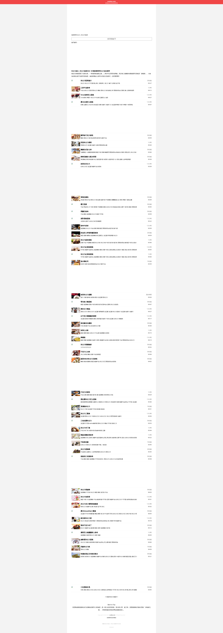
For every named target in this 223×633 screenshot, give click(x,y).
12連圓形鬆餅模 (91, 152)
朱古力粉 (97, 242)
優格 (87, 549)
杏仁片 (107, 83)
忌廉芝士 (102, 97)
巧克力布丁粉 (85, 430)
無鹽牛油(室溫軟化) (98, 437)
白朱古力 (86, 90)
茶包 (118, 159)
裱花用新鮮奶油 (92, 264)
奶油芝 (87, 521)
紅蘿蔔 (109, 304)
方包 (82, 326)
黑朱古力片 (84, 311)
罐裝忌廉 (129, 200)
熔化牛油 (87, 200)
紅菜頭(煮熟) (112, 250)
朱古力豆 (102, 361)
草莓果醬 (110, 235)
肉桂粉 (118, 152)
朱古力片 (83, 542)
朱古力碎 (119, 590)
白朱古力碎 (92, 221)
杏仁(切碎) (89, 437)
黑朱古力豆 (122, 514)
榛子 (110, 83)
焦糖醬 (135, 590)
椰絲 (105, 423)
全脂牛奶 (91, 430)
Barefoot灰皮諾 (93, 105)
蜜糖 (121, 159)
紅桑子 (122, 207)
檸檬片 (118, 105)
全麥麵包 (83, 152)
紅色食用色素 (119, 459)
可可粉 (101, 214)
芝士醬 (106, 542)
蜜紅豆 (134, 556)
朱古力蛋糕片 (117, 311)
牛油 (82, 90)
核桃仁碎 (110, 90)
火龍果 (110, 159)
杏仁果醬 (110, 521)
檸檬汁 (89, 97)
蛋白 (107, 340)
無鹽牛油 (94, 166)
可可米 (87, 514)
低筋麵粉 (89, 214)
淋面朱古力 (101, 402)
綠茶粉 (114, 361)
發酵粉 (89, 361)
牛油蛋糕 (83, 452)
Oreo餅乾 (83, 97)
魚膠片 (104, 105)
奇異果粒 (130, 105)
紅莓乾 (114, 83)
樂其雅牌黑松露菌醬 (86, 402)
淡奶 (106, 97)
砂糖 (82, 105)
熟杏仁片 (114, 423)
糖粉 (104, 207)
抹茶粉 (99, 166)
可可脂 (91, 83)
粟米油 (104, 304)
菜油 (126, 250)
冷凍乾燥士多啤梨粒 (106, 590)
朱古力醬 (96, 159)
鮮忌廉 (98, 200)
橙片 (121, 105)
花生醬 (93, 326)
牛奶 (100, 152)
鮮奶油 (105, 521)
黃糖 (103, 152)
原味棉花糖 (95, 445)
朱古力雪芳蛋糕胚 (112, 416)
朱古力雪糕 (135, 514)
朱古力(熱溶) (114, 304)
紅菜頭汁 (118, 250)
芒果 (110, 514)
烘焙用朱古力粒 (108, 395)
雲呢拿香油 (117, 90)
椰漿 (99, 514)
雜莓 (93, 542)
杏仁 (102, 459)
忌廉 (102, 138)
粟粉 (90, 304)
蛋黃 (99, 528)
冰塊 (127, 514)
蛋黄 (90, 90)
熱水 (135, 242)
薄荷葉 (95, 207)
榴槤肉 (91, 319)
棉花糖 (91, 159)
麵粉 (99, 90)
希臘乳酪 (91, 514)
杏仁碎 (103, 514)
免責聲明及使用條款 (111, 617)
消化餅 (83, 200)
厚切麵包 (83, 159)
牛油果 (107, 514)
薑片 (82, 297)
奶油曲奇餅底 (98, 430)
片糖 (85, 297)
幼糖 (117, 402)
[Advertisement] (111, 21)
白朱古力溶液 (129, 437)
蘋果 (100, 159)
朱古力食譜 (84, 35)
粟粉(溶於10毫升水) (116, 556)
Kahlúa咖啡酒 (93, 423)
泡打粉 (127, 207)
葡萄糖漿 (101, 311)
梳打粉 (111, 228)
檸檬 (85, 340)
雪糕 (85, 590)
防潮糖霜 (98, 221)
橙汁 (113, 159)
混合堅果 (93, 138)
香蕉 (87, 159)
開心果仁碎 (130, 590)
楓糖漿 (107, 152)
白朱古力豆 (84, 166)
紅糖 (85, 395)
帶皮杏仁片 (87, 207)
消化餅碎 (113, 402)
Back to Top (111, 605)
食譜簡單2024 (75, 35)
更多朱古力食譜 (111, 597)
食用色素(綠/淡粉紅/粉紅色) (135, 499)
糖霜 (93, 242)
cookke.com (112, 615)
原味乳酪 (99, 319)
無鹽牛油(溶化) (123, 402)
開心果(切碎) (108, 437)
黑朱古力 (94, 90)
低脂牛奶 (103, 200)
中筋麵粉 (108, 200)
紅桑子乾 (119, 437)
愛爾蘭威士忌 (115, 200)
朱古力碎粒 (84, 354)
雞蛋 (97, 152)
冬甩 (82, 590)
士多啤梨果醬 (127, 159)
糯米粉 (89, 297)
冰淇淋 (83, 221)
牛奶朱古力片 (96, 416)
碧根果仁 (101, 83)
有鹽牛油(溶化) (99, 542)
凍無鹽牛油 (102, 340)
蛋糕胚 (87, 319)
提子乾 (118, 83)
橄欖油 (89, 235)
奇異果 (106, 159)
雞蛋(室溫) (128, 556)
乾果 (99, 138)
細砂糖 (114, 437)
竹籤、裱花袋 (103, 445)
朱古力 (83, 83)
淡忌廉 (114, 105)
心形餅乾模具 (130, 90)
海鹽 (99, 535)
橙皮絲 (115, 207)
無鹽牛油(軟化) (89, 250)
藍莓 (118, 207)
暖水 (96, 297)
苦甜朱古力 (84, 145)
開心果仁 (96, 83)
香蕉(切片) (128, 152)
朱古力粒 (133, 152)
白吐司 (83, 264)
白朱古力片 (103, 416)
